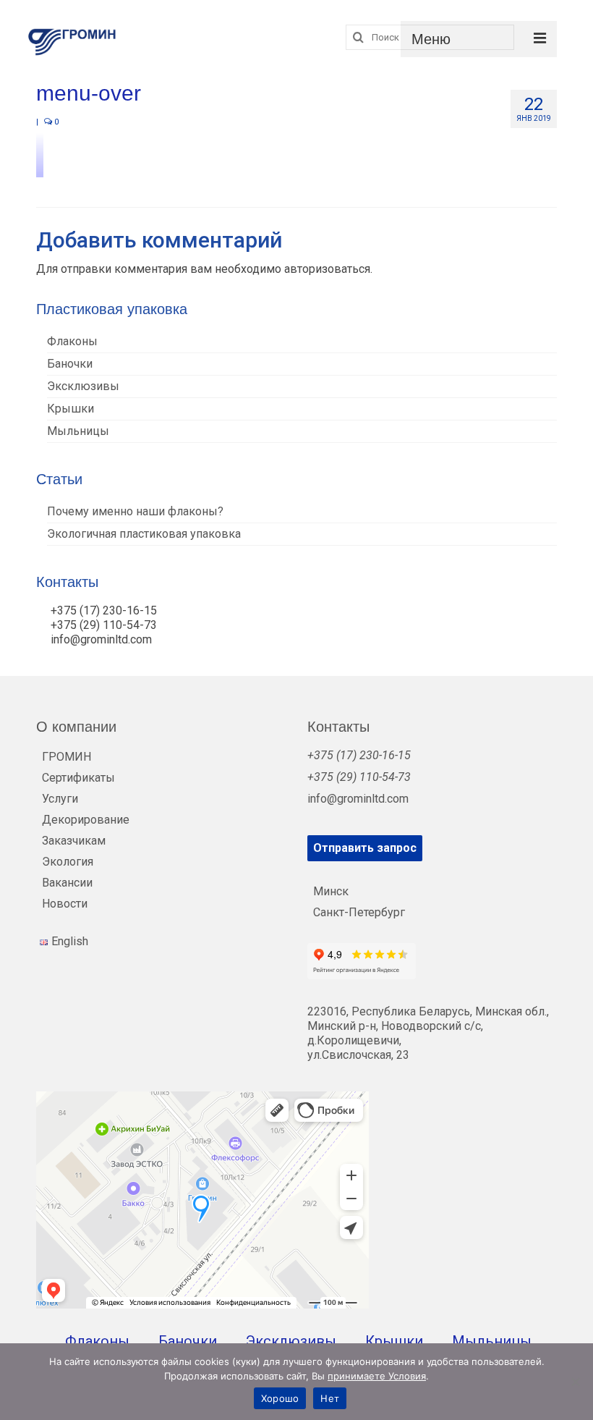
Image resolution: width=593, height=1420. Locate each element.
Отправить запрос (365, 848)
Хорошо (280, 1398)
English (69, 941)
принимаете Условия (377, 1376)
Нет (329, 1398)
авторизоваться (327, 269)
